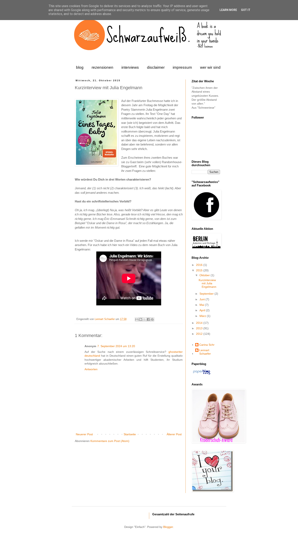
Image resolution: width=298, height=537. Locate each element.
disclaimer (156, 67)
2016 (199, 264)
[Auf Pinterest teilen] (152, 319)
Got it (245, 10)
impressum (182, 67)
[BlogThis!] (141, 319)
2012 (199, 333)
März (203, 316)
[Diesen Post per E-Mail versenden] (137, 319)
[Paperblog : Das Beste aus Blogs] (202, 374)
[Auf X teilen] (145, 319)
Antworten (91, 369)
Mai (202, 304)
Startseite (130, 434)
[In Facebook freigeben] (148, 319)
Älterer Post (174, 434)
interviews (130, 67)
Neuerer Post (84, 434)
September (206, 293)
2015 (199, 270)
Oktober (205, 275)
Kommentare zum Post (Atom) (109, 441)
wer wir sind (210, 67)
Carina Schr (206, 344)
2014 (199, 322)
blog (80, 67)
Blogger (168, 526)
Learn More (228, 10)
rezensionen (102, 67)
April (202, 310)
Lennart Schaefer (105, 319)
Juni (202, 299)
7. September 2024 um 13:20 (116, 346)
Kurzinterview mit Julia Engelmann (207, 283)
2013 (199, 328)
